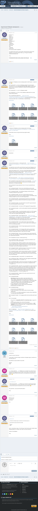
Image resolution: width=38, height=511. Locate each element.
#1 (36, 32)
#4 (36, 150)
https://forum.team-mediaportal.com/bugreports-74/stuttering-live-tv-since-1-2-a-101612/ (21, 173)
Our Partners (24, 492)
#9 (36, 395)
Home (3, 6)
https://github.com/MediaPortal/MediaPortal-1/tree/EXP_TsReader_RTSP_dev (19, 307)
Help (31, 479)
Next (8, 30)
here (31, 57)
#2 (36, 79)
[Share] (35, 32)
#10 (36, 416)
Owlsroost (3, 28)
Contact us (23, 479)
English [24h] (3, 479)
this (18, 370)
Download (23, 489)
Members (21, 6)
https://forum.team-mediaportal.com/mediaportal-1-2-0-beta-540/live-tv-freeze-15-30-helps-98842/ (23, 164)
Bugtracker (24, 487)
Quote (36, 59)
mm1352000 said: (12, 381)
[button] (17, 6)
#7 (36, 368)
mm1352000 (4, 374)
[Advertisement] (19, 19)
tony (10, 370)
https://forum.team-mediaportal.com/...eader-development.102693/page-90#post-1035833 (21, 310)
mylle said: (11, 418)
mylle (4, 356)
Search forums (7, 7)
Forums (8, 6)
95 (6, 30)
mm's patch (34, 180)
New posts (3, 7)
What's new (14, 6)
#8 (36, 379)
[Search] (36, 6)
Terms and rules (28, 479)
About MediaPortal (25, 486)
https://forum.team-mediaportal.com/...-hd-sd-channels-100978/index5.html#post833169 (22, 216)
